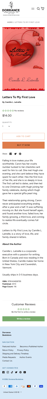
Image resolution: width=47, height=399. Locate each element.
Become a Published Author (31, 346)
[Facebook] (3, 372)
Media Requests (9, 357)
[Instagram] (8, 372)
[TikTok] (12, 372)
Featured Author (9, 346)
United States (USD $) (11, 392)
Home (10, 22)
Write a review (23, 319)
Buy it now (23, 145)
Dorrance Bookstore (16, 379)
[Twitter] (16, 372)
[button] (38, 9)
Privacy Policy (23, 350)
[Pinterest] (20, 372)
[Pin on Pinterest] (20, 154)
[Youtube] (25, 372)
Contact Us (7, 361)
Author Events (26, 357)
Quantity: (7, 122)
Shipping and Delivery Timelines (15, 354)
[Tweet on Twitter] (15, 154)
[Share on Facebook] (11, 154)
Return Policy (7, 350)
